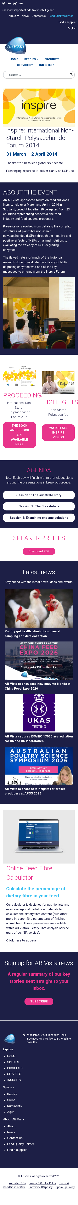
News (11, 1132)
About (11, 1126)
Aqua (10, 1112)
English (72, 28)
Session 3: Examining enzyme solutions (39, 518)
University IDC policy (40, 1187)
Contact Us (15, 1138)
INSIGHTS (14, 1080)
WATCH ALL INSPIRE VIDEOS (58, 432)
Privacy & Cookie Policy (42, 1183)
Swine (11, 1100)
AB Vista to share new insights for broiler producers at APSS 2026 (35, 791)
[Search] (71, 75)
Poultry (12, 1094)
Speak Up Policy (65, 1187)
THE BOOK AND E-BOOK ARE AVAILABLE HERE (19, 435)
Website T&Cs (17, 1183)
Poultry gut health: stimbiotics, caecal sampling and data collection (32, 633)
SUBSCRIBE (39, 1001)
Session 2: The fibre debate (39, 506)
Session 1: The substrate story (38, 495)
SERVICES (14, 1074)
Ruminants (14, 1106)
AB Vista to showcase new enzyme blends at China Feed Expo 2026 (37, 686)
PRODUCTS (15, 1068)
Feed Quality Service (21, 1144)
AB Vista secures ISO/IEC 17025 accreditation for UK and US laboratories (39, 739)
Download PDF (39, 551)
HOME (11, 1056)
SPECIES (13, 1062)
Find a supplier (17, 1150)
